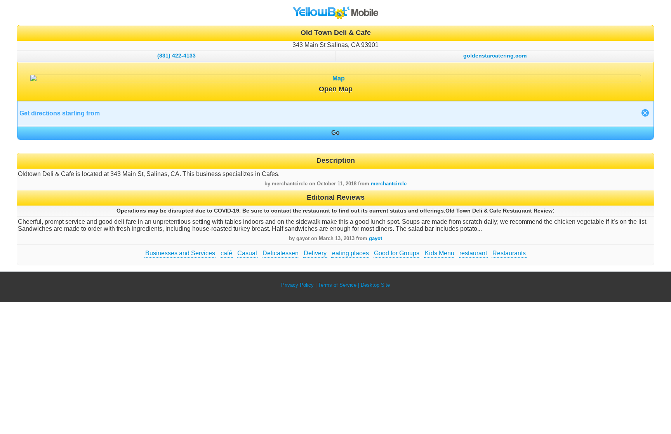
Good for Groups (396, 253)
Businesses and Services (180, 253)
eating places (350, 253)
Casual (247, 253)
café (226, 253)
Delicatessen (280, 253)
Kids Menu (439, 253)
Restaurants (509, 253)
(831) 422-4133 (176, 55)
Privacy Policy (297, 285)
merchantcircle (389, 183)
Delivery (315, 253)
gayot (375, 238)
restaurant (473, 253)
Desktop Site (375, 285)
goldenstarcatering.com (495, 55)
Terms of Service (337, 285)
